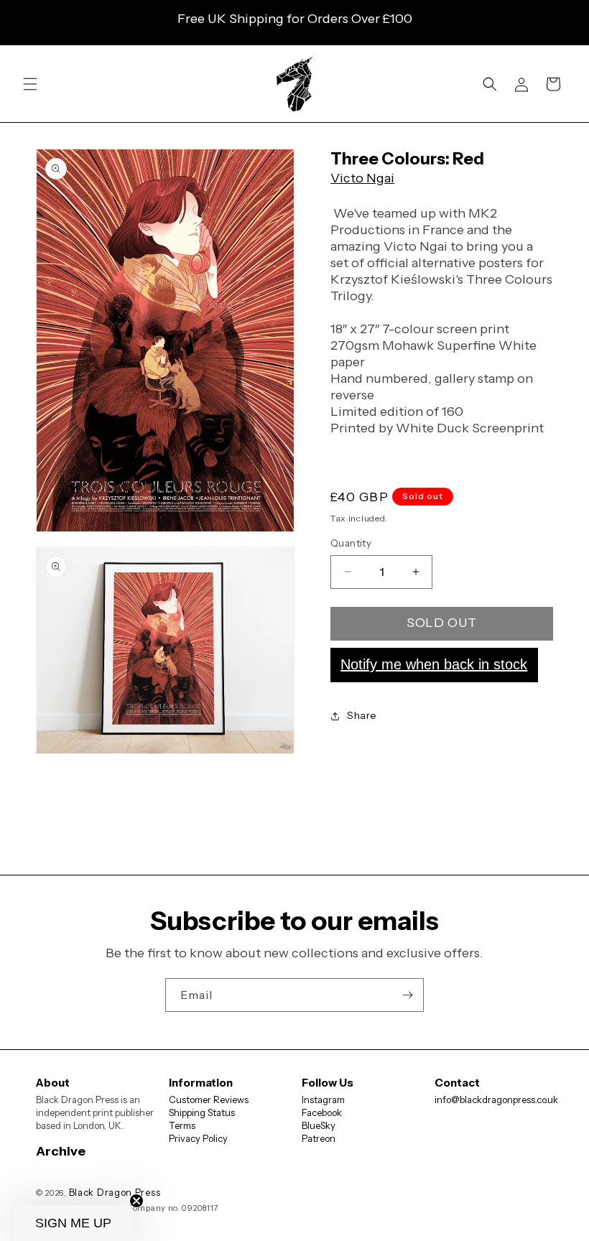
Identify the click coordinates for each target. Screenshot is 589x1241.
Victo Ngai (362, 178)
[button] (30, 84)
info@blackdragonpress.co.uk (496, 1099)
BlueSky (318, 1125)
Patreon (318, 1138)
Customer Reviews (209, 1099)
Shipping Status (202, 1112)
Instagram (323, 1099)
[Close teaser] (136, 1201)
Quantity (350, 543)
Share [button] (362, 715)
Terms (182, 1125)
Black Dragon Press (115, 1192)
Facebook (322, 1112)
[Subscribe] (407, 995)
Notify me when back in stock (433, 664)
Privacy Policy (198, 1138)
